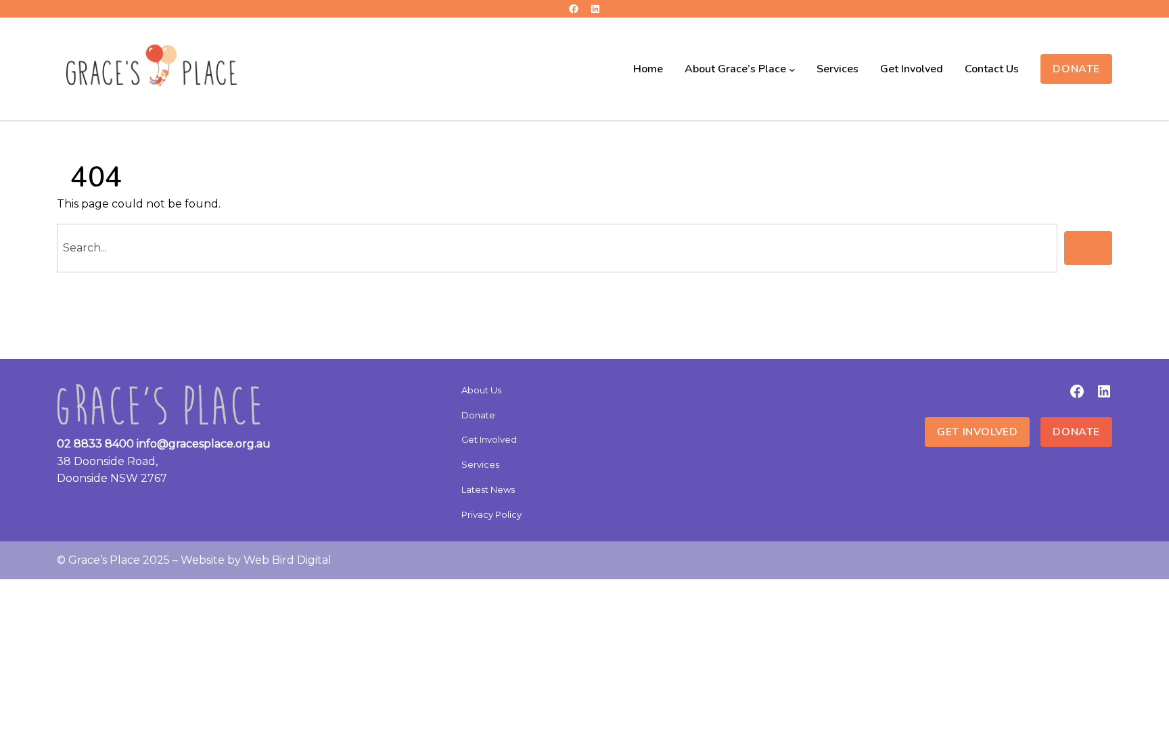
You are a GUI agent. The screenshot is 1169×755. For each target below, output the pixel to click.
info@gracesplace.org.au (204, 443)
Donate (1076, 69)
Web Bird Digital (287, 560)
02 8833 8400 (95, 443)
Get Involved (977, 431)
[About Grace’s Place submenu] (792, 69)
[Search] (1088, 247)
